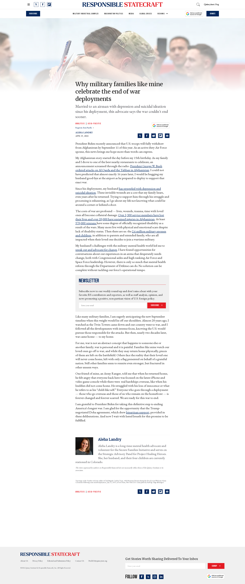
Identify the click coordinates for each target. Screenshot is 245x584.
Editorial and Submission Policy (59, 561)
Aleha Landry (84, 132)
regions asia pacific (83, 127)
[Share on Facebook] (146, 135)
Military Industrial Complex (86, 13)
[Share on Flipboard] (160, 135)
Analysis (80, 123)
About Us (24, 561)
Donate (213, 13)
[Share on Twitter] (140, 135)
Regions (161, 13)
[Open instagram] (154, 577)
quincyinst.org (211, 4)
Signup (214, 566)
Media (131, 13)
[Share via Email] (167, 135)
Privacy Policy (37, 561)
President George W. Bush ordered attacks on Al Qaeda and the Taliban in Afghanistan (118, 168)
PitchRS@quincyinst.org (97, 561)
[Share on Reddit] (153, 135)
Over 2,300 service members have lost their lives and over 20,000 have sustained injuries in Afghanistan (119, 217)
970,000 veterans (86, 223)
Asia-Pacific (94, 123)
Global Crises (146, 13)
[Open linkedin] (161, 577)
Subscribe (33, 13)
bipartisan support (137, 412)
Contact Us (79, 561)
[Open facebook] (42, 4)
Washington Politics (113, 13)
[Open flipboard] (49, 4)
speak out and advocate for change (96, 250)
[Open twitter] (36, 4)
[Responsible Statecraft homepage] (50, 554)
